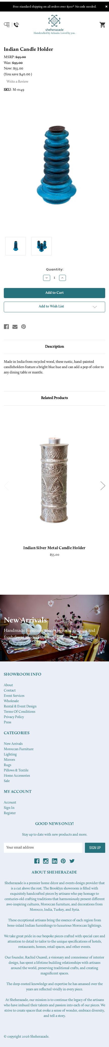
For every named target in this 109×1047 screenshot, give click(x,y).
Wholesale (11, 701)
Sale (7, 781)
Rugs (7, 765)
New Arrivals (13, 744)
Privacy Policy (14, 717)
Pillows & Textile (16, 770)
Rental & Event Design (20, 706)
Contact (10, 691)
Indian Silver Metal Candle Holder (54, 548)
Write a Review (17, 82)
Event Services (14, 696)
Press (7, 722)
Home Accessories (17, 776)
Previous (6, 486)
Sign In (9, 808)
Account (10, 803)
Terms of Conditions (19, 712)
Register (10, 813)
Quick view (54, 479)
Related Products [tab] (54, 398)
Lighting (10, 754)
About (8, 685)
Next (103, 486)
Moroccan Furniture (18, 749)
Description (54, 347)
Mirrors (9, 760)
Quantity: (54, 269)
